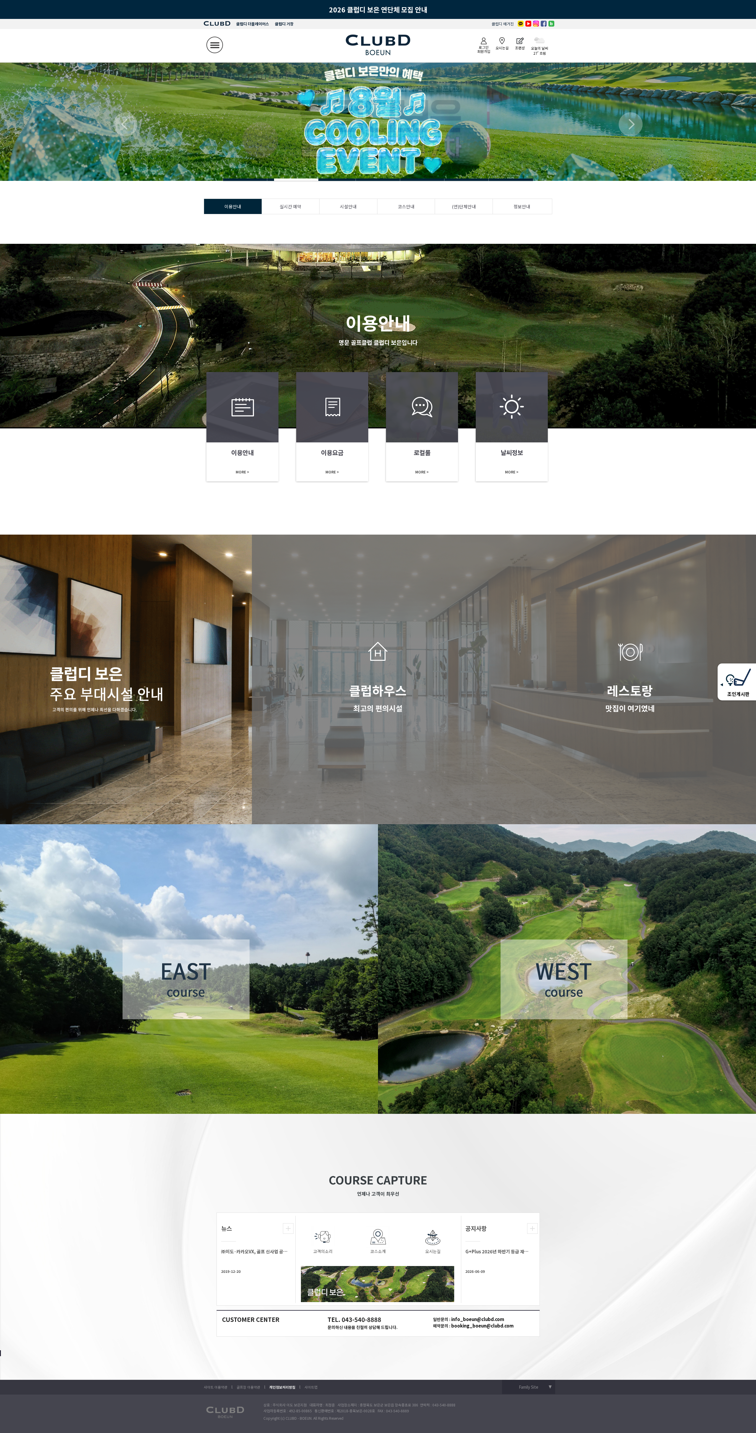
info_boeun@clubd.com (477, 1319)
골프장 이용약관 (248, 1387)
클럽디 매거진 (503, 24)
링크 (242, 426)
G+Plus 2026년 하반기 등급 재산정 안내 (498, 1251)
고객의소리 (323, 1251)
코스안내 (406, 206)
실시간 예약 (290, 206)
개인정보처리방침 (282, 1387)
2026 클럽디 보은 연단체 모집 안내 (378, 9)
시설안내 (348, 206)
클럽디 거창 (284, 24)
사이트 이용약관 (215, 1387)
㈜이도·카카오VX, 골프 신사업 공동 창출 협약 (254, 1251)
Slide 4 (245, 179)
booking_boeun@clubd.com (482, 1325)
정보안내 (522, 206)
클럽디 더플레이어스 (252, 24)
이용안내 (232, 206)
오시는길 (433, 1251)
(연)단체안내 (464, 206)
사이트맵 (310, 1387)
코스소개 (378, 1251)
